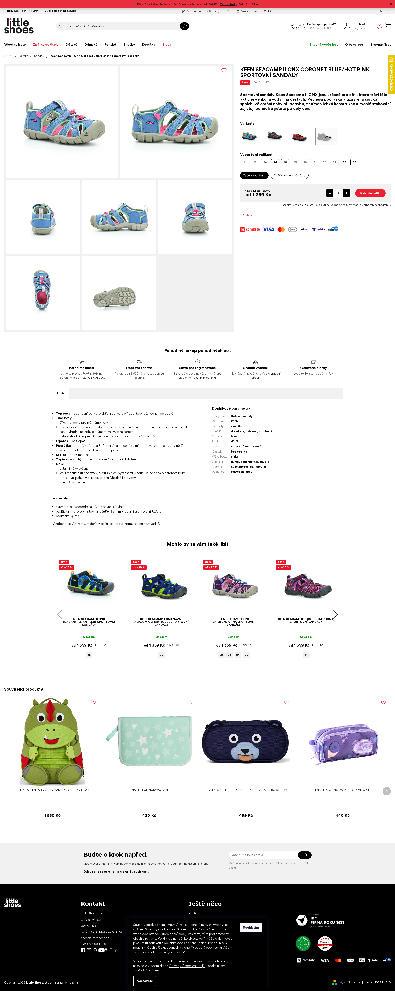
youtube (107, 950)
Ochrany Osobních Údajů (187, 966)
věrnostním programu (376, 204)
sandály (236, 426)
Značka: (262, 82)
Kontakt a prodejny (23, 11)
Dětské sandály (242, 416)
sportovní (265, 431)
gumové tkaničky (243, 461)
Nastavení (145, 981)
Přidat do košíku (370, 193)
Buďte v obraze (83, 950)
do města (237, 431)
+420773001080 (95, 950)
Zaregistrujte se (291, 204)
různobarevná (251, 446)
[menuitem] (15, 44)
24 (238, 655)
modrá (235, 446)
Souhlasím (251, 927)
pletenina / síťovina (253, 466)
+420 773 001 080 (92, 377)
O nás (192, 912)
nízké (235, 456)
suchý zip (262, 461)
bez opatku (239, 451)
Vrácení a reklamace (61, 11)
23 (229, 655)
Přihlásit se (305, 855)
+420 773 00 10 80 (93, 944)
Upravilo (377, 982)
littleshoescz (89, 950)
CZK (382, 11)
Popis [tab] (60, 393)
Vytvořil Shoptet (350, 982)
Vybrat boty (228, 4)
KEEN (234, 421)
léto (234, 436)
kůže (234, 466)
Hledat (184, 26)
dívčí (234, 441)
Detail (86, 609)
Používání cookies (146, 970)
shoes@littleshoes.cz (95, 938)
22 (221, 655)
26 (89, 655)
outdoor (251, 431)
